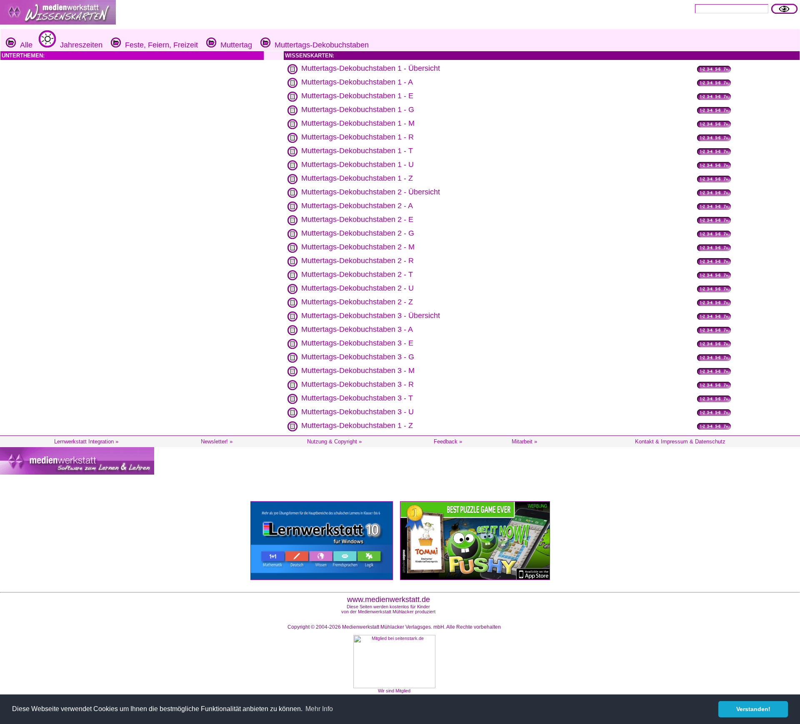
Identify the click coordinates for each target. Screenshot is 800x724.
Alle (24, 45)
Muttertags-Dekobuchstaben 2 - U (357, 288)
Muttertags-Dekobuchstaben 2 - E (357, 219)
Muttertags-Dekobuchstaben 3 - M (358, 370)
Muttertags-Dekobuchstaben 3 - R (357, 384)
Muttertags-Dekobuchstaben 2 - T (357, 274)
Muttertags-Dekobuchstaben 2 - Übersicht (370, 192)
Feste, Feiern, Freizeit (159, 45)
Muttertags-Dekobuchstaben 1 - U (357, 164)
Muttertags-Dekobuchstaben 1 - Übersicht (370, 68)
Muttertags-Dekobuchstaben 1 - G (357, 109)
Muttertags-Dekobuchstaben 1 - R (357, 137)
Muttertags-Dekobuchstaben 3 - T (357, 398)
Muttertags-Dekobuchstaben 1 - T (357, 151)
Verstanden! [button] (753, 709)
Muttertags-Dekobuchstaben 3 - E (357, 343)
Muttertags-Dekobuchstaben (319, 45)
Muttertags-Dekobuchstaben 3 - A (357, 329)
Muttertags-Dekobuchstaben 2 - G (357, 233)
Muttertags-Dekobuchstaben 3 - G (357, 357)
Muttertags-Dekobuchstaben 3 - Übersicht (370, 315)
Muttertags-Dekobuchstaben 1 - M (358, 123)
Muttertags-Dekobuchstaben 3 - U (357, 412)
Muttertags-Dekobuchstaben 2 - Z (357, 302)
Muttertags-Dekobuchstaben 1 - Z (357, 178)
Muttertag (234, 45)
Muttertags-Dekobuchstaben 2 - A (357, 206)
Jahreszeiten (79, 45)
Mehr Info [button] (319, 708)
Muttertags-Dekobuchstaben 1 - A (357, 82)
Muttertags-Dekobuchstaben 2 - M (358, 247)
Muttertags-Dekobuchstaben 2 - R (357, 260)
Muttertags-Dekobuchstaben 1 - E (357, 96)
